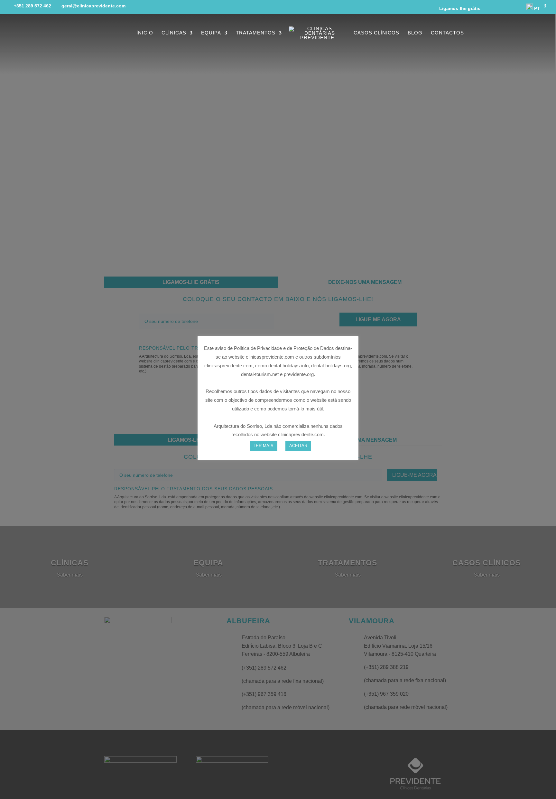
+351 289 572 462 (32, 5)
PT (536, 8)
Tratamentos (255, 33)
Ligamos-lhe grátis (457, 8)
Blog (415, 33)
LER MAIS (263, 445)
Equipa (211, 33)
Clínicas (174, 33)
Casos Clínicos (376, 33)
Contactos (447, 33)
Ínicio (144, 33)
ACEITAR (298, 445)
